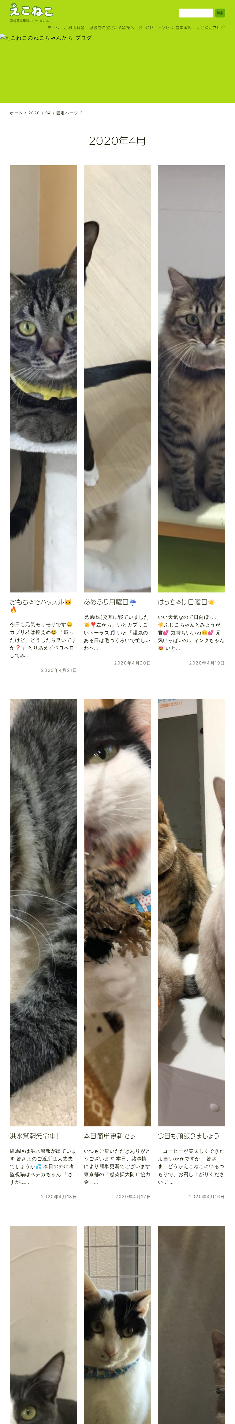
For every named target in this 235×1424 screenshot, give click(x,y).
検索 (220, 13)
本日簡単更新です (110, 1136)
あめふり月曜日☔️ (110, 602)
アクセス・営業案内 (175, 27)
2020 (34, 113)
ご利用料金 (74, 27)
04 (48, 113)
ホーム (54, 27)
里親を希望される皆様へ (112, 27)
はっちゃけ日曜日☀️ (187, 602)
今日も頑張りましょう (189, 1136)
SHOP (146, 27)
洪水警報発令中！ (34, 1136)
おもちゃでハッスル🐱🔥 (41, 605)
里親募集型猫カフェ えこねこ (31, 20)
